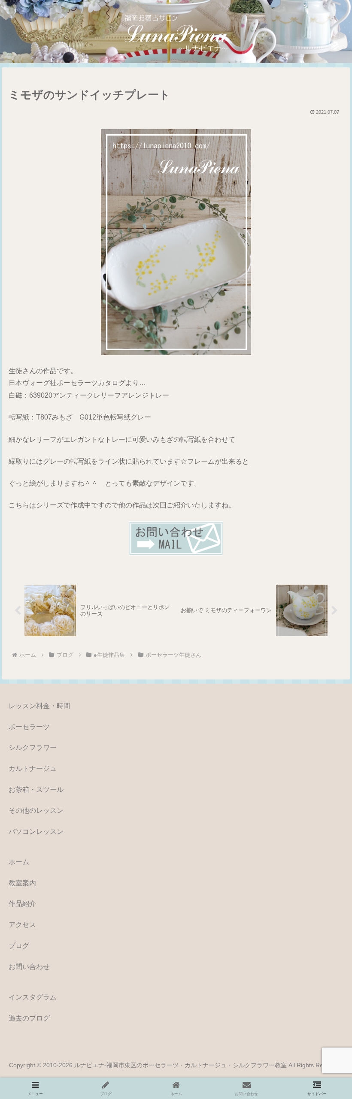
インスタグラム (33, 997)
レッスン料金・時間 (39, 706)
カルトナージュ (33, 768)
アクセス (22, 924)
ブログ (19, 945)
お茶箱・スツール (36, 789)
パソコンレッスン (36, 831)
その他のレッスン (36, 810)
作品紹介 (22, 903)
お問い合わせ (29, 966)
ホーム (19, 862)
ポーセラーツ (29, 727)
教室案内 (22, 883)
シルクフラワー (33, 747)
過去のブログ (29, 1018)
